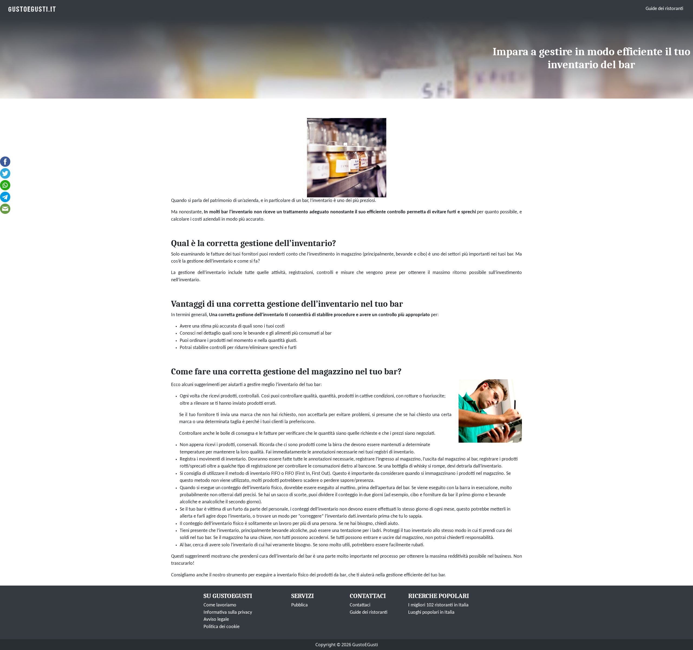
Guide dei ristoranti (664, 8)
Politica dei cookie (222, 627)
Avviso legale (216, 619)
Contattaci (360, 605)
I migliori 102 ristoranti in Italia (438, 605)
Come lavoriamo (220, 605)
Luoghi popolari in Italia (431, 612)
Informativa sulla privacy (228, 612)
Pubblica (299, 605)
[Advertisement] (245, 58)
